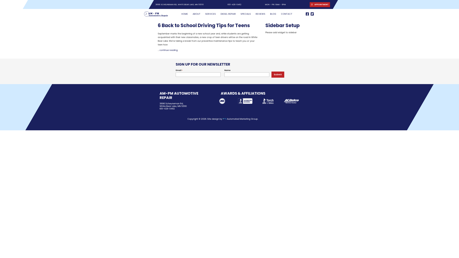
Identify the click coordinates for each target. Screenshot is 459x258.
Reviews (260, 13)
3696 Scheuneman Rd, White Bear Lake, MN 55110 (180, 4)
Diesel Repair (228, 13)
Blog (273, 13)
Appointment (321, 4)
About (196, 13)
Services (210, 13)
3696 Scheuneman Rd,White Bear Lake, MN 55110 (173, 105)
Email (179, 70)
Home (184, 13)
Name (227, 70)
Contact (286, 13)
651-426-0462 (167, 108)
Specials (246, 13)
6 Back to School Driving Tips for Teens (204, 25)
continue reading (168, 50)
